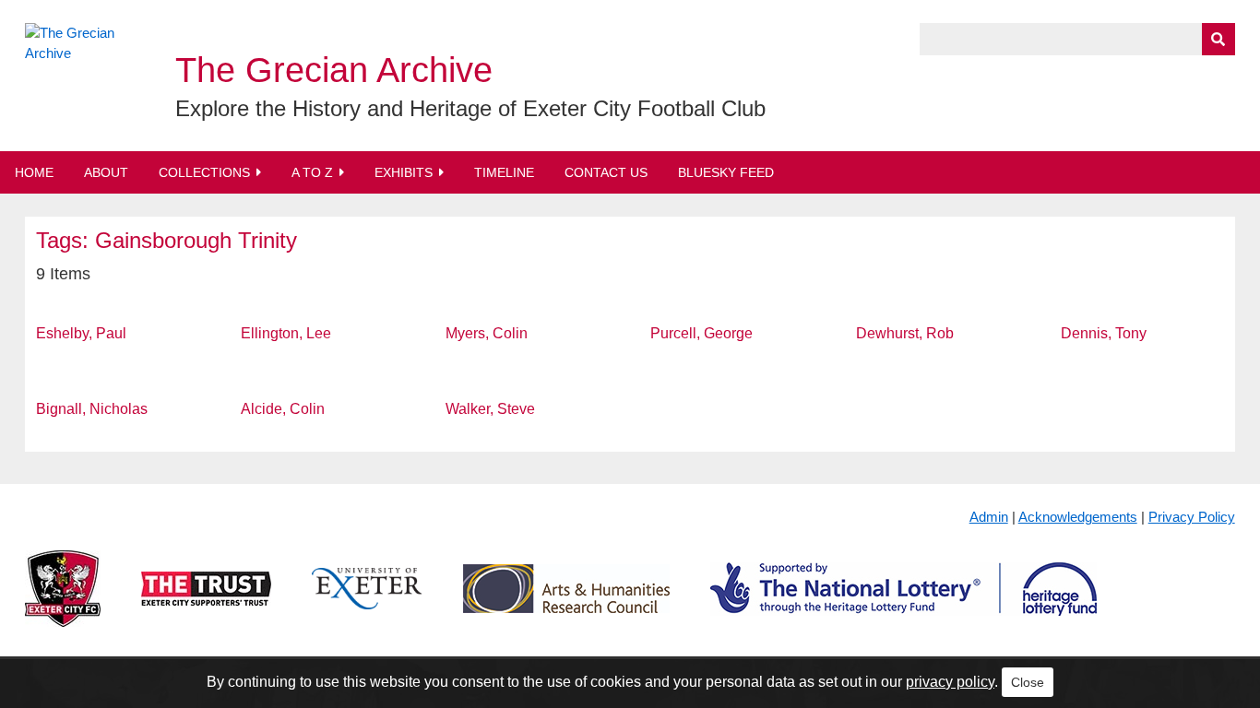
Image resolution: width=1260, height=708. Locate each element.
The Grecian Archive (334, 70)
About (106, 172)
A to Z (312, 172)
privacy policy (950, 682)
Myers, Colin (487, 333)
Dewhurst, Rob (905, 333)
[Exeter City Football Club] (63, 603)
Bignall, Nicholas (92, 409)
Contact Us (606, 172)
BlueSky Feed (726, 172)
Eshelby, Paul (81, 333)
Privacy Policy (1191, 517)
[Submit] (1218, 39)
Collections (204, 172)
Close (1027, 682)
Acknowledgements (1077, 517)
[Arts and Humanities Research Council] (566, 603)
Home (34, 172)
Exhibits (403, 172)
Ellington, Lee (286, 333)
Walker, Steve (490, 409)
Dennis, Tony (1104, 333)
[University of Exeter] (367, 603)
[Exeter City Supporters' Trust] (206, 603)
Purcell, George (701, 333)
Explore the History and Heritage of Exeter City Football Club (470, 108)
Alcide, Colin (283, 409)
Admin (988, 517)
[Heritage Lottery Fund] (903, 603)
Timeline (504, 172)
